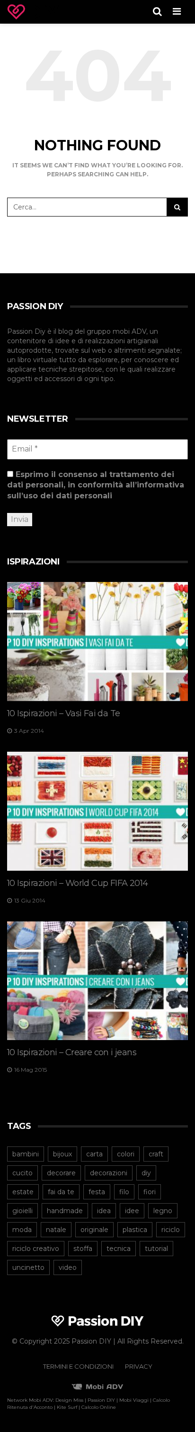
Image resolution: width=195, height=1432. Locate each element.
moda (22, 1229)
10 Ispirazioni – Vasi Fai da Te (63, 713)
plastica (135, 1229)
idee (132, 1210)
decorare (61, 1173)
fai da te (61, 1192)
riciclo (170, 1229)
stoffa (82, 1248)
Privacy (138, 1366)
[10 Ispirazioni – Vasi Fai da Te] (97, 641)
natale (56, 1229)
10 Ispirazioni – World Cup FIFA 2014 (77, 883)
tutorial (156, 1248)
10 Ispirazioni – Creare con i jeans (71, 1052)
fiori (149, 1192)
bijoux (62, 1154)
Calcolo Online (98, 1407)
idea (104, 1210)
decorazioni (108, 1173)
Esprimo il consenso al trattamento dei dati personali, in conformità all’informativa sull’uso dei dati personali (95, 485)
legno (162, 1210)
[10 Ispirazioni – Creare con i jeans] (97, 981)
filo (124, 1192)
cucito (22, 1173)
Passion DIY (101, 1400)
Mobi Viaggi (134, 1400)
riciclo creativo (35, 1248)
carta (94, 1154)
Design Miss (69, 1400)
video (68, 1267)
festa (97, 1192)
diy (146, 1173)
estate (23, 1192)
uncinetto (28, 1267)
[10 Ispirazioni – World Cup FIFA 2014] (97, 811)
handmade (65, 1210)
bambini (25, 1154)
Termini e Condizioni (78, 1366)
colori (125, 1154)
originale (94, 1229)
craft (156, 1154)
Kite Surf (67, 1407)
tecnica (118, 1248)
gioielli (22, 1210)
